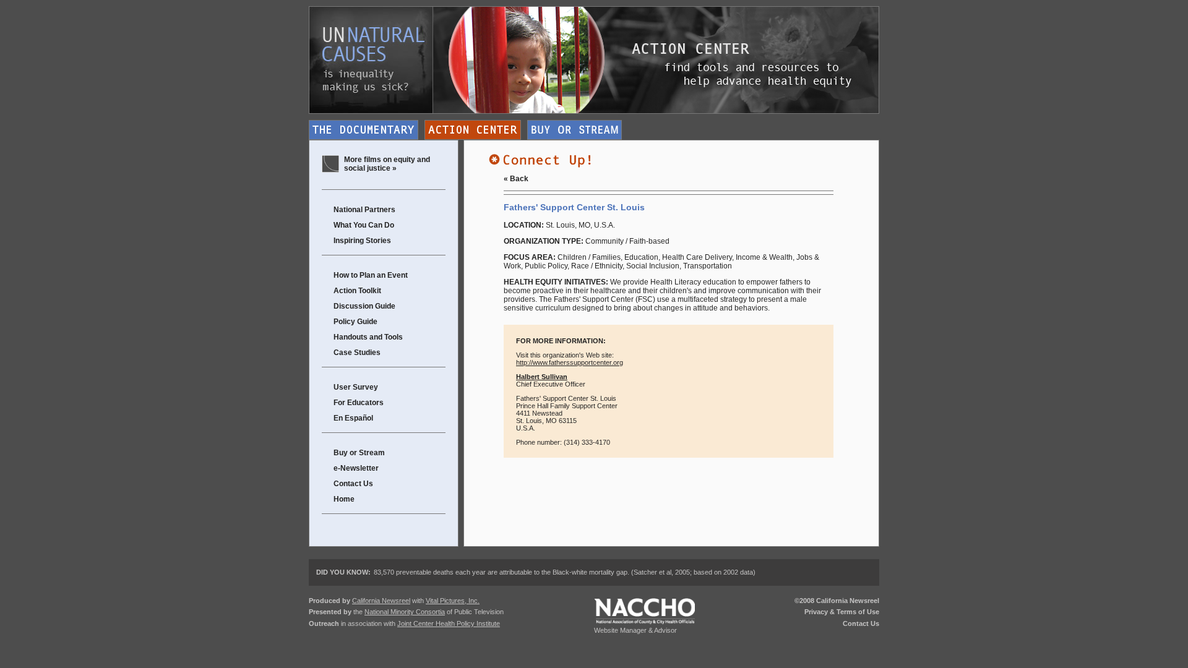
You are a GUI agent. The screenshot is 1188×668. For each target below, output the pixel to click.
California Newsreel (381, 600)
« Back (516, 178)
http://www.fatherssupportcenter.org (569, 362)
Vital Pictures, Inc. (453, 600)
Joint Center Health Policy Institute (448, 623)
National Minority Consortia (404, 611)
